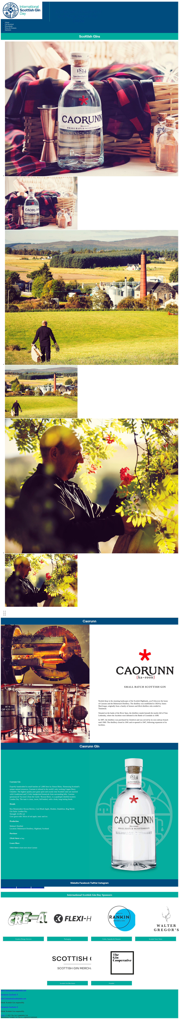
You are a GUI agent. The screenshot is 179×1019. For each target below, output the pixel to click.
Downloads (9, 26)
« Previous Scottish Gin (8, 887)
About (7, 22)
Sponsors (8, 30)
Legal (3, 1015)
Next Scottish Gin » (37, 887)
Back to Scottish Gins (24, 887)
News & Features (10, 28)
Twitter (94, 883)
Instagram (103, 883)
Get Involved (9, 24)
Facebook (84, 883)
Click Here (14, 838)
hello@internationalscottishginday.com (13, 990)
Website (74, 883)
